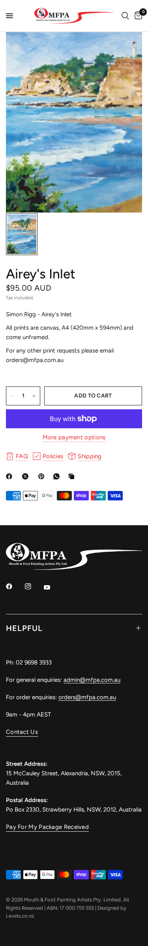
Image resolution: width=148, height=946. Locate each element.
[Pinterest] (43, 476)
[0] (137, 16)
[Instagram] (33, 586)
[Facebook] (10, 476)
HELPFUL (24, 628)
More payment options (74, 437)
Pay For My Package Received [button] (47, 827)
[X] (27, 476)
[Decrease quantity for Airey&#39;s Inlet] (12, 396)
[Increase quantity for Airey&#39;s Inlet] (34, 396)
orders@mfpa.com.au (87, 697)
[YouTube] (52, 587)
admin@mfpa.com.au (92, 679)
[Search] (125, 16)
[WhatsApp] (58, 476)
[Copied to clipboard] (73, 476)
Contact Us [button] (22, 732)
